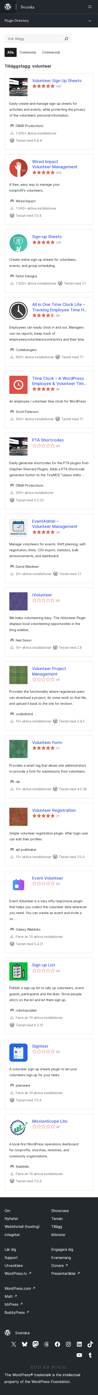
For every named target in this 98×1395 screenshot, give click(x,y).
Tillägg (56, 1226)
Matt (11, 1296)
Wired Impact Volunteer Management (54, 164)
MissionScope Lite (49, 1121)
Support (11, 1257)
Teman (57, 1218)
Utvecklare (14, 1265)
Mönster (58, 1234)
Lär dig (10, 1249)
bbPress (14, 1304)
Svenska (22, 1333)
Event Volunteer (47, 878)
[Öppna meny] (90, 7)
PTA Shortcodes (48, 440)
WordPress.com (20, 1288)
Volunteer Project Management (49, 671)
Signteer (40, 1046)
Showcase (60, 1210)
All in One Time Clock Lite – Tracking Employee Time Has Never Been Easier (60, 307)
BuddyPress (17, 1312)
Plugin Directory (17, 20)
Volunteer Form (47, 742)
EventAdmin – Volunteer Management (54, 524)
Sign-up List (43, 965)
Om (7, 1210)
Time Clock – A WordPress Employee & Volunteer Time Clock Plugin (59, 381)
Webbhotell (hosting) (22, 1226)
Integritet (12, 1234)
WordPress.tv (18, 1273)
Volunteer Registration (54, 810)
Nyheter (11, 1218)
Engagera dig (62, 1249)
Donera (59, 1265)
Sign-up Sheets (47, 236)
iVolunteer (42, 595)
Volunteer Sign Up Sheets (57, 80)
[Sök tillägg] (66, 38)
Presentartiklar (65, 1273)
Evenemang (61, 1257)
